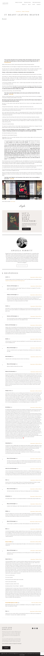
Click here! (13, 201)
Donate (38, 4)
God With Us (18, 11)
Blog (29, 4)
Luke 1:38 (12, 178)
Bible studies (18, 2)
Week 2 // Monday (25, 11)
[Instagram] (35, 628)
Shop (33, 4)
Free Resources (36, 2)
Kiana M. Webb (8, 541)
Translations (27, 2)
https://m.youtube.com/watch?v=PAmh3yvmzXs (14, 280)
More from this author (22, 265)
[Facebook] (32, 628)
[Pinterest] (37, 628)
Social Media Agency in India (11, 602)
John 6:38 (11, 94)
